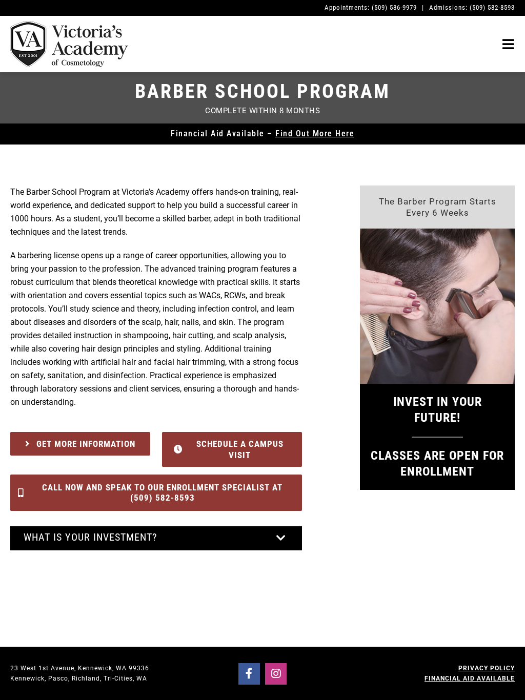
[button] (156, 538)
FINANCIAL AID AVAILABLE (470, 678)
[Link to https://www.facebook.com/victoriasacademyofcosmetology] (249, 674)
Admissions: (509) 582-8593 (472, 7)
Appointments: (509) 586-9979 (371, 7)
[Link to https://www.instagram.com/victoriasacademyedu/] (276, 674)
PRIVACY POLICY (486, 668)
